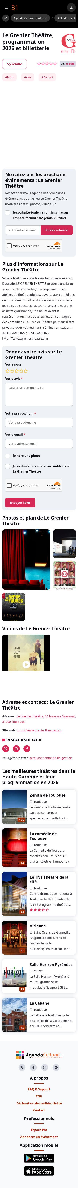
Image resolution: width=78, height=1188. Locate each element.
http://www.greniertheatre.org (39, 730)
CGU (39, 1096)
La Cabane (39, 1003)
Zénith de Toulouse (48, 795)
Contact (39, 1110)
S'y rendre (14, 64)
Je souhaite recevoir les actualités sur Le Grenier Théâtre (41, 469)
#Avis (27, 77)
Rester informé (56, 230)
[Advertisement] (39, 125)
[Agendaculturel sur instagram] (44, 1067)
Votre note (13, 364)
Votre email (14, 434)
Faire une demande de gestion (50, 758)
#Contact (47, 77)
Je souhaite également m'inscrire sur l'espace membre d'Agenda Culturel (40, 215)
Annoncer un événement (39, 1137)
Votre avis (13, 378)
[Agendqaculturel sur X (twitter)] (22, 1067)
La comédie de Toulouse (43, 836)
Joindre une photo (26, 456)
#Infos (9, 77)
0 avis (70, 63)
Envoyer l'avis (20, 503)
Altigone (38, 925)
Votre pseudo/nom (19, 413)
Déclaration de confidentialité (39, 1103)
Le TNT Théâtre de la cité (49, 879)
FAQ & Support (39, 1089)
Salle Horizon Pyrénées (51, 964)
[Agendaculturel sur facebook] (33, 1067)
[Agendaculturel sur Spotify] (56, 1067)
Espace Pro (39, 1130)
